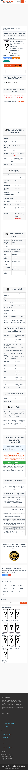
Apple (4, 585)
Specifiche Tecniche (7, 734)
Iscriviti (23, 603)
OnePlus (5, 591)
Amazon (14, 155)
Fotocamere (16, 95)
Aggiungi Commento (14, 463)
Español (18, 765)
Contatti (6, 720)
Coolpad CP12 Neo (16, 137)
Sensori (16, 97)
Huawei (5, 588)
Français (4, 766)
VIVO (20, 591)
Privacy (6, 726)
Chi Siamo (7, 717)
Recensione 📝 (6, 60)
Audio (12, 97)
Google (21, 588)
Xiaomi (20, 585)
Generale (6, 95)
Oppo (4, 594)
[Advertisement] (14, 15)
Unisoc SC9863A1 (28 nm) (18, 300)
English (14, 765)
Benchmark (21, 97)
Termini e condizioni (9, 723)
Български (23, 766)
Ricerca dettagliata (7, 747)
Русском (8, 766)
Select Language (5, 765)
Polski (19, 766)
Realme (13, 591)
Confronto (5, 737)
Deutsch (22, 765)
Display (10, 95)
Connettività (7, 97)
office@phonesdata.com (9, 760)
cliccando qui (21, 101)
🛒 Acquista (10, 66)
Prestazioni (21, 95)
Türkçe (11, 766)
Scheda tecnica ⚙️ (7, 58)
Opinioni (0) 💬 (16, 58)
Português (15, 766)
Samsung (13, 585)
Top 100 (5, 744)
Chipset (5, 740)
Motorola (13, 588)
